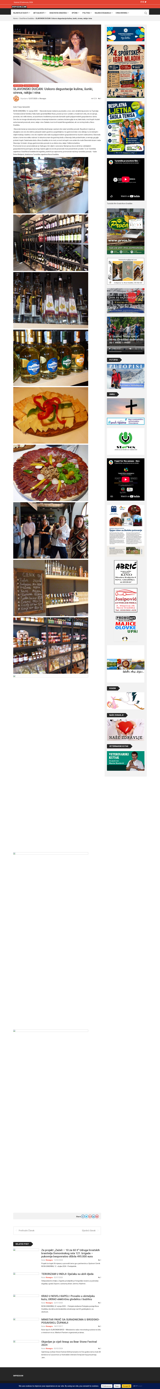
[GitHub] (143, 2)
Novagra (43, 98)
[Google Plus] (90, 1216)
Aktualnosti (39, 13)
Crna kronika (121, 13)
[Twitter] (145, 2)
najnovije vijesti (20, 13)
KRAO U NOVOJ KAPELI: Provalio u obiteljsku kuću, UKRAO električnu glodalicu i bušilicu (68, 1297)
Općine (75, 13)
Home (15, 18)
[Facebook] (141, 2)
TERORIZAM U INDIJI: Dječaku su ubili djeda (67, 1273)
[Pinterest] (97, 1216)
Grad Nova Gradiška (58, 13)
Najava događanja (103, 13)
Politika (86, 13)
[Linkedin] (93, 1216)
